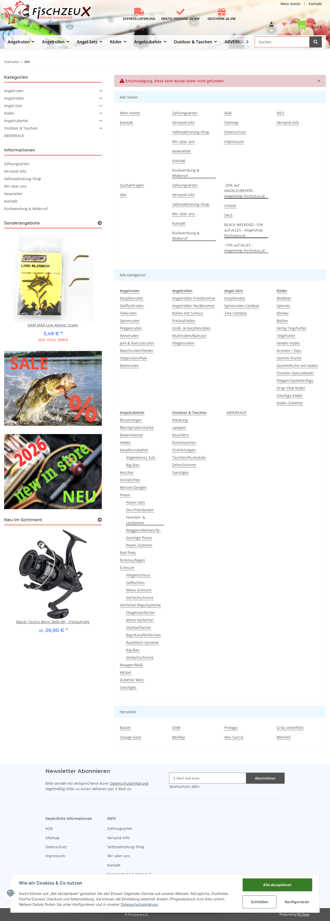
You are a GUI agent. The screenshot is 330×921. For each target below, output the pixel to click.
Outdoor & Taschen (21, 128)
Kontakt (315, 3)
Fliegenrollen (183, 343)
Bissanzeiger (131, 420)
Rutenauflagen (132, 560)
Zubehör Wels (132, 679)
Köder (9, 113)
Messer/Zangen (133, 487)
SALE (228, 215)
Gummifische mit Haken (297, 365)
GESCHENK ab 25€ (222, 18)
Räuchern (180, 435)
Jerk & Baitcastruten (137, 343)
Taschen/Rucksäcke (189, 457)
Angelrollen (14, 98)
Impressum (234, 141)
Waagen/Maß (131, 664)
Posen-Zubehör (139, 545)
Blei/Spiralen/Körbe (137, 427)
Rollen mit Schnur (187, 313)
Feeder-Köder (288, 343)
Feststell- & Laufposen (135, 520)
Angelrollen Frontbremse (193, 298)
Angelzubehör (16, 120)
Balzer (125, 727)
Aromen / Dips (289, 350)
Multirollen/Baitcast (189, 335)
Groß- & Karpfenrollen (191, 328)
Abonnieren (265, 778)
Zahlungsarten (184, 112)
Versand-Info (183, 122)
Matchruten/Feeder (136, 350)
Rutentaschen (184, 442)
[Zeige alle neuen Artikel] (100, 519)
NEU (280, 112)
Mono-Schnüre (139, 590)
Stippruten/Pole (133, 358)
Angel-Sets (13, 105)
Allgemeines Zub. (141, 457)
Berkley (178, 737)
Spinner (283, 305)
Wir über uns (183, 141)
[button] (271, 26)
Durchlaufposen (140, 509)
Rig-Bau (132, 464)
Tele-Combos (235, 313)
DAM (176, 727)
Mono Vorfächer (140, 620)
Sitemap (231, 122)
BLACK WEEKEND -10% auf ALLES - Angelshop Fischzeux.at (243, 230)
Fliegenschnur (138, 575)
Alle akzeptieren (277, 885)
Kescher (127, 472)
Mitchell (284, 737)
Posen (125, 494)
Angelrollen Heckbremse (193, 305)
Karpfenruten (131, 298)
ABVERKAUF (236, 412)
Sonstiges (128, 687)
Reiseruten (129, 335)
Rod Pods (128, 552)
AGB (228, 112)
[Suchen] (315, 41)
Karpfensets (234, 298)
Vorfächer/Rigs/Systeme (140, 605)
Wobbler (284, 298)
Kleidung (180, 420)
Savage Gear (130, 737)
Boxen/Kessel (131, 435)
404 (123, 194)
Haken (125, 442)
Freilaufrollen (183, 320)
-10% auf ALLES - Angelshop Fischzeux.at (244, 248)
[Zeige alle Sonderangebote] (100, 223)
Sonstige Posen (139, 537)
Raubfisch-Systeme (142, 642)
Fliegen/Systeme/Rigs (295, 380)
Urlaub (230, 205)
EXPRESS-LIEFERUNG (139, 18)
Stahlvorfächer (138, 627)
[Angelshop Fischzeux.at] (48, 14)
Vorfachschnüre (139, 597)
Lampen (179, 427)
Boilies (282, 320)
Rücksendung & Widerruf (185, 173)
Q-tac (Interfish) (290, 727)
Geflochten (135, 582)
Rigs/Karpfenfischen (143, 634)
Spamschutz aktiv (184, 786)
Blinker (283, 313)
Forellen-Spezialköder (295, 373)
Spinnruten (129, 320)
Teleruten (128, 313)
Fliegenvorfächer (140, 612)
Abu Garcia (233, 737)
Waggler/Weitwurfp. (143, 530)
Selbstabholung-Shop (190, 132)
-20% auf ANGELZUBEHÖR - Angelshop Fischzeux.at (244, 190)
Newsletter (181, 151)
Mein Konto (290, 3)
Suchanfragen (132, 185)
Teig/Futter (286, 335)
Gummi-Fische (289, 358)
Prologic (231, 727)
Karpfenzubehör (134, 449)
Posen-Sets (135, 502)
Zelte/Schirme (184, 464)
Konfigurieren (297, 902)
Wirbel (125, 672)
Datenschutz (235, 132)
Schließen (259, 902)
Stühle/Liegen (184, 449)
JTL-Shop (303, 914)
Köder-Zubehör (290, 403)
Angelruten (13, 90)
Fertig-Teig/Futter (292, 328)
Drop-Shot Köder (291, 388)
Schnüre (127, 567)
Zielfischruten (132, 305)
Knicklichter (130, 479)
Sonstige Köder (290, 395)
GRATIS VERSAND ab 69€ (180, 18)
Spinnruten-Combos (241, 305)
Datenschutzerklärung (129, 783)
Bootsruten (129, 365)
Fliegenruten (131, 328)
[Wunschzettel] (284, 26)
